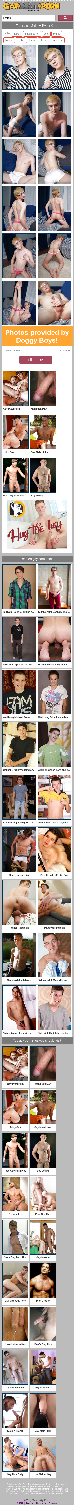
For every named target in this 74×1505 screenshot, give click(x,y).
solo (46, 33)
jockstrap (58, 40)
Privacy (41, 1503)
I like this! (35, 360)
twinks (56, 33)
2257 (20, 1503)
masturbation (32, 33)
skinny (31, 40)
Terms (30, 1503)
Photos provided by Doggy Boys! (37, 336)
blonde (9, 40)
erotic (20, 40)
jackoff (17, 33)
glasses (44, 40)
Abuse (52, 1503)
